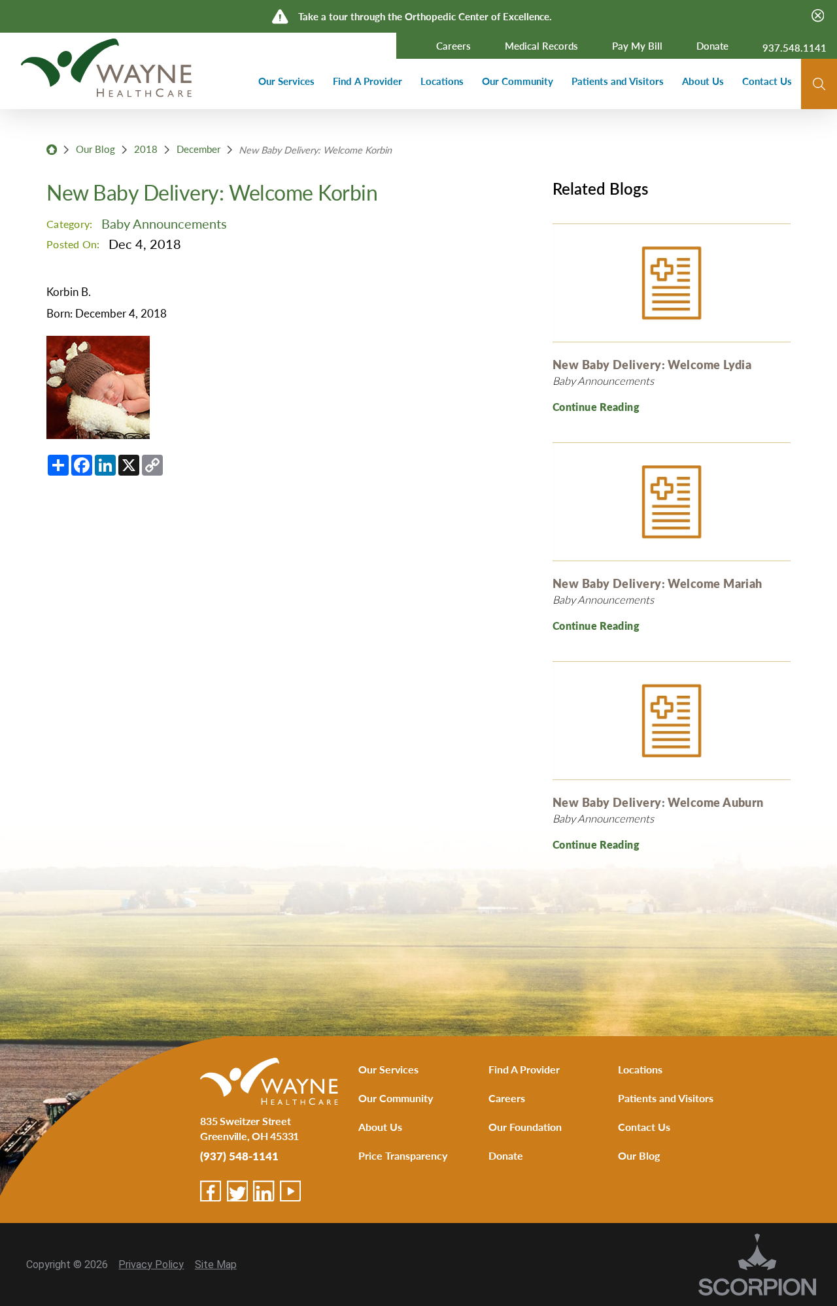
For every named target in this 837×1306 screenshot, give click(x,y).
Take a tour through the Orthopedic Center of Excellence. (425, 16)
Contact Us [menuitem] (767, 81)
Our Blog (95, 148)
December (198, 148)
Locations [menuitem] (442, 81)
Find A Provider (524, 1069)
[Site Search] (819, 84)
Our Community (395, 1097)
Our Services (388, 1069)
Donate (505, 1155)
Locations (640, 1069)
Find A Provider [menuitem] (367, 81)
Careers (506, 1097)
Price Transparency (402, 1155)
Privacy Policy (151, 1264)
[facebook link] (210, 1191)
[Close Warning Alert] (818, 16)
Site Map (216, 1264)
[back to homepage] (51, 149)
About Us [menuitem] (703, 81)
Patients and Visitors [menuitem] (618, 81)
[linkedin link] (263, 1191)
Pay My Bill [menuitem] (637, 45)
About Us (380, 1126)
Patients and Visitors (665, 1097)
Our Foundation (525, 1126)
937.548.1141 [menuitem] (794, 47)
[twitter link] (237, 1191)
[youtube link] (290, 1191)
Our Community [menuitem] (517, 81)
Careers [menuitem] (453, 45)
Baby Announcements (164, 223)
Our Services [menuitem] (286, 81)
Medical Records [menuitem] (541, 45)
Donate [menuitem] (712, 45)
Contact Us (644, 1126)
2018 (146, 148)
